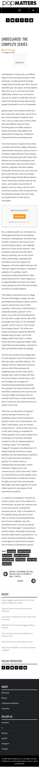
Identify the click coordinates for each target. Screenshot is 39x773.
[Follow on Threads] (26, 20)
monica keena (8, 559)
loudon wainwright (21, 555)
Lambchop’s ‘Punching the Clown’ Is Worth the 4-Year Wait (19, 618)
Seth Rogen (20, 559)
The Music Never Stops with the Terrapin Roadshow (17, 609)
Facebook (5, 722)
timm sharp (31, 559)
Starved (20, 581)
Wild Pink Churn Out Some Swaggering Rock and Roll (18, 626)
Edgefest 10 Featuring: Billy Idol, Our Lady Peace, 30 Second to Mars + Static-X (21, 574)
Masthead (5, 693)
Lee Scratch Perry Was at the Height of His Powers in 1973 (17, 634)
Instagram (5, 743)
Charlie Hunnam (24, 551)
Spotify (4, 738)
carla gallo (11, 551)
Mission (4, 698)
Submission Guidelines (10, 703)
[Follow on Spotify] (31, 20)
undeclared (7, 564)
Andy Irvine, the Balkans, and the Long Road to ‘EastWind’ (19, 648)
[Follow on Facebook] (17, 20)
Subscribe (19, 216)
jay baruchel (7, 555)
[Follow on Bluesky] (12, 20)
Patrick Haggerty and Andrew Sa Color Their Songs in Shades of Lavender (18, 601)
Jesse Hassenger (9, 49)
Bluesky (5, 733)
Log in (28, 222)
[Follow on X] (8, 20)
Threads (5, 749)
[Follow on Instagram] (22, 20)
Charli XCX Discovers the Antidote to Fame (17, 642)
